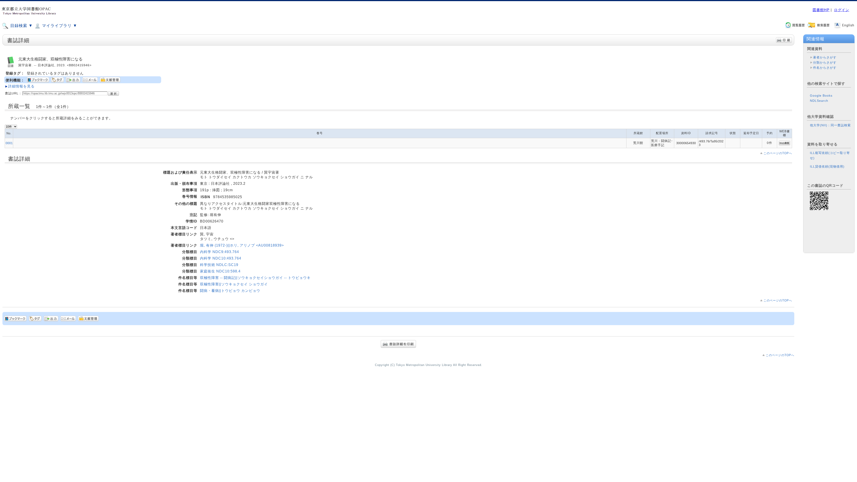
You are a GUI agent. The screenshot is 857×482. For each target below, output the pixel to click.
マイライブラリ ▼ (59, 25)
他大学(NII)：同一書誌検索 (830, 125)
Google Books (821, 95)
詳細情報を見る (21, 86)
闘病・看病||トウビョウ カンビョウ (230, 291)
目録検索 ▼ (21, 25)
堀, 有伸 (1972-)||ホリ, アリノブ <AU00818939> (242, 245)
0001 (9, 143)
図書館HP (821, 10)
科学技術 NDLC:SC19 (219, 265)
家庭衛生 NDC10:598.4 (220, 271)
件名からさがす (824, 67)
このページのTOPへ (777, 153)
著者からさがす (824, 57)
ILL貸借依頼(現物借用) (827, 166)
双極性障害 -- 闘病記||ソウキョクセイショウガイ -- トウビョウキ (255, 278)
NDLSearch (819, 100)
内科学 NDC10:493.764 (220, 258)
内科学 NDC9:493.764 (219, 252)
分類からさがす (824, 62)
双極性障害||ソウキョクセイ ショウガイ (234, 284)
